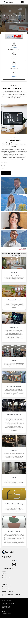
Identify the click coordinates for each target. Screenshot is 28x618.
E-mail (14, 66)
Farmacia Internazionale (14, 386)
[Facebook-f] (13, 564)
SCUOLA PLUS (14, 327)
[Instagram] (15, 564)
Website (14, 76)
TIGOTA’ (14, 360)
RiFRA (14, 478)
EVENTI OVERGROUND (14, 415)
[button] (22, 2)
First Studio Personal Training (14, 504)
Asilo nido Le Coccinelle (14, 300)
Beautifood (14, 450)
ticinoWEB (14, 272)
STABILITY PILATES (14, 531)
